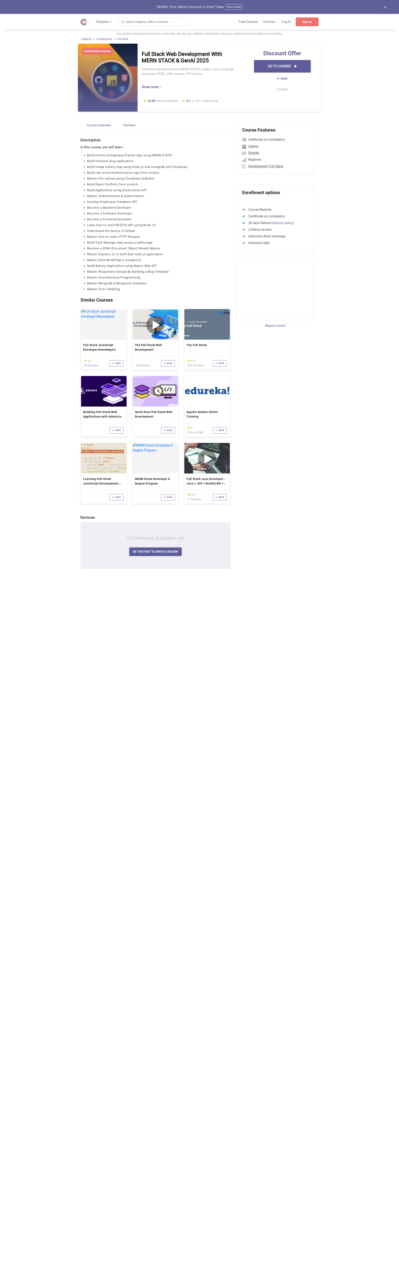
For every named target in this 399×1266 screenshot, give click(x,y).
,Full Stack (275, 166)
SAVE (283, 78)
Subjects (86, 39)
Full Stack (122, 39)
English (253, 153)
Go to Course (280, 66)
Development (104, 39)
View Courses (234, 7)
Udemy (253, 146)
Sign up (307, 21)
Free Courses (248, 22)
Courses (270, 22)
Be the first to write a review (155, 551)
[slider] (85, 360)
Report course (275, 326)
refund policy (282, 223)
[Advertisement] (271, 291)
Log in (286, 22)
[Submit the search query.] (122, 21)
